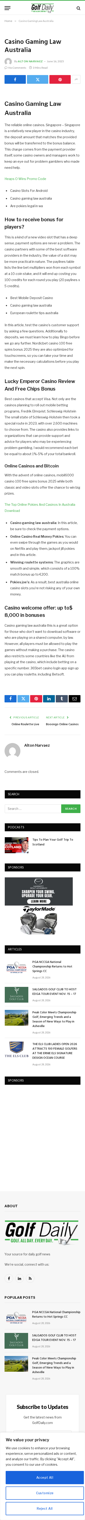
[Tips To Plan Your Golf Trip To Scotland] (16, 845)
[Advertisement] (42, 1133)
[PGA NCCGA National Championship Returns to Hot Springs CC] (16, 967)
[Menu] (7, 8)
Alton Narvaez (30, 61)
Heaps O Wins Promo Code (25, 179)
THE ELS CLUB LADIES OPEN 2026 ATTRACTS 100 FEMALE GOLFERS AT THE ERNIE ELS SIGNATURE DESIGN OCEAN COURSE (54, 1051)
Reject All (45, 1508)
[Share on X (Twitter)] (37, 79)
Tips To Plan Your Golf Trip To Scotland (52, 842)
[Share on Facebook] (15, 79)
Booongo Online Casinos (62, 724)
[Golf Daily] (43, 8)
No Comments (17, 67)
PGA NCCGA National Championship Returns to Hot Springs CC (52, 966)
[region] (42, 1476)
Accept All (44, 1477)
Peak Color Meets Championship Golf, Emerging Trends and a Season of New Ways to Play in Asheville (54, 1019)
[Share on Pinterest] (60, 79)
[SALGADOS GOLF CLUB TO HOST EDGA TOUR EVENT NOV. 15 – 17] (16, 995)
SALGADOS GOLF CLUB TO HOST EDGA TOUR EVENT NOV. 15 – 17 (54, 992)
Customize (45, 1493)
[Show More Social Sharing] (76, 79)
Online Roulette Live (25, 724)
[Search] (78, 8)
